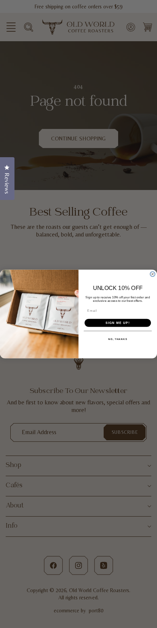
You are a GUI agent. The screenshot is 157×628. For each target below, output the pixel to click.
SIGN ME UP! (118, 322)
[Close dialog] (152, 274)
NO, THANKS (117, 339)
